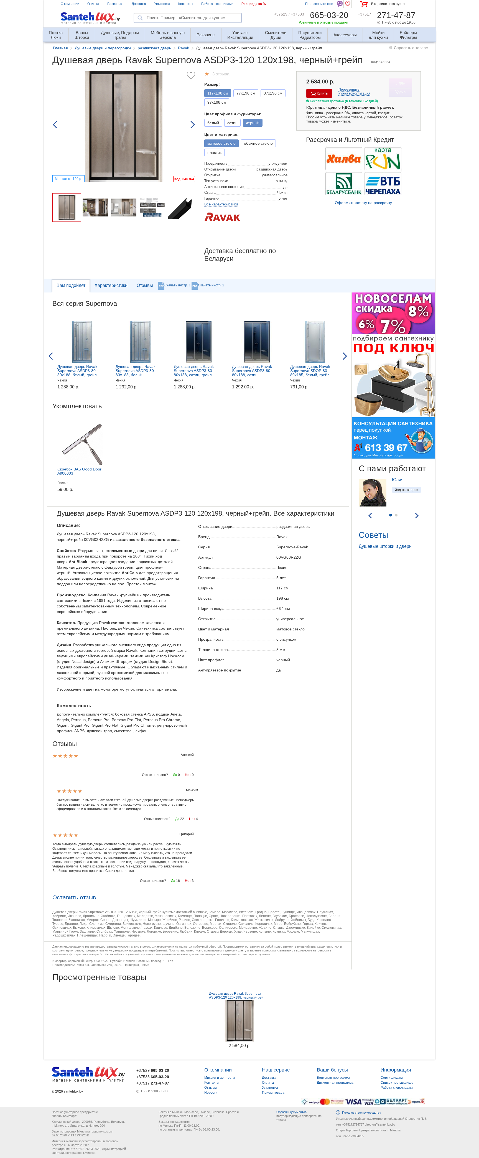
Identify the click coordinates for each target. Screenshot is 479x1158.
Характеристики (111, 285)
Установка (162, 4)
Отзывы (145, 285)
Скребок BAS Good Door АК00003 (79, 471)
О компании (70, 4)
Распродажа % (253, 4)
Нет (188, 775)
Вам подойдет (71, 285)
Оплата (93, 4)
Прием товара (273, 1093)
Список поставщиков (397, 1083)
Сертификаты (392, 1078)
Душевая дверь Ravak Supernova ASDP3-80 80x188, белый (136, 370)
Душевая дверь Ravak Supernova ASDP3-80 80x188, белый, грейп (77, 370)
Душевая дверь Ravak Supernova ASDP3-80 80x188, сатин (252, 370)
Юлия (398, 479)
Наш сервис (276, 1070)
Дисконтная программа (335, 1083)
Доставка (139, 4)
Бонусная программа (333, 1078)
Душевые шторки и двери (385, 546)
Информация (396, 1070)
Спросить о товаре (411, 47)
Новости (211, 1093)
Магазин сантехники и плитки (88, 23)
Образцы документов (291, 1112)
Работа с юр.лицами (217, 4)
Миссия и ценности (219, 1078)
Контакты (185, 4)
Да (175, 775)
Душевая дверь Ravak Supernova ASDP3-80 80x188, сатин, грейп (194, 370)
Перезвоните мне (319, 4)
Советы (373, 534)
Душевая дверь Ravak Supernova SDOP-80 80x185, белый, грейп (310, 370)
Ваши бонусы (332, 1070)
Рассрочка (115, 4)
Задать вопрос (406, 490)
